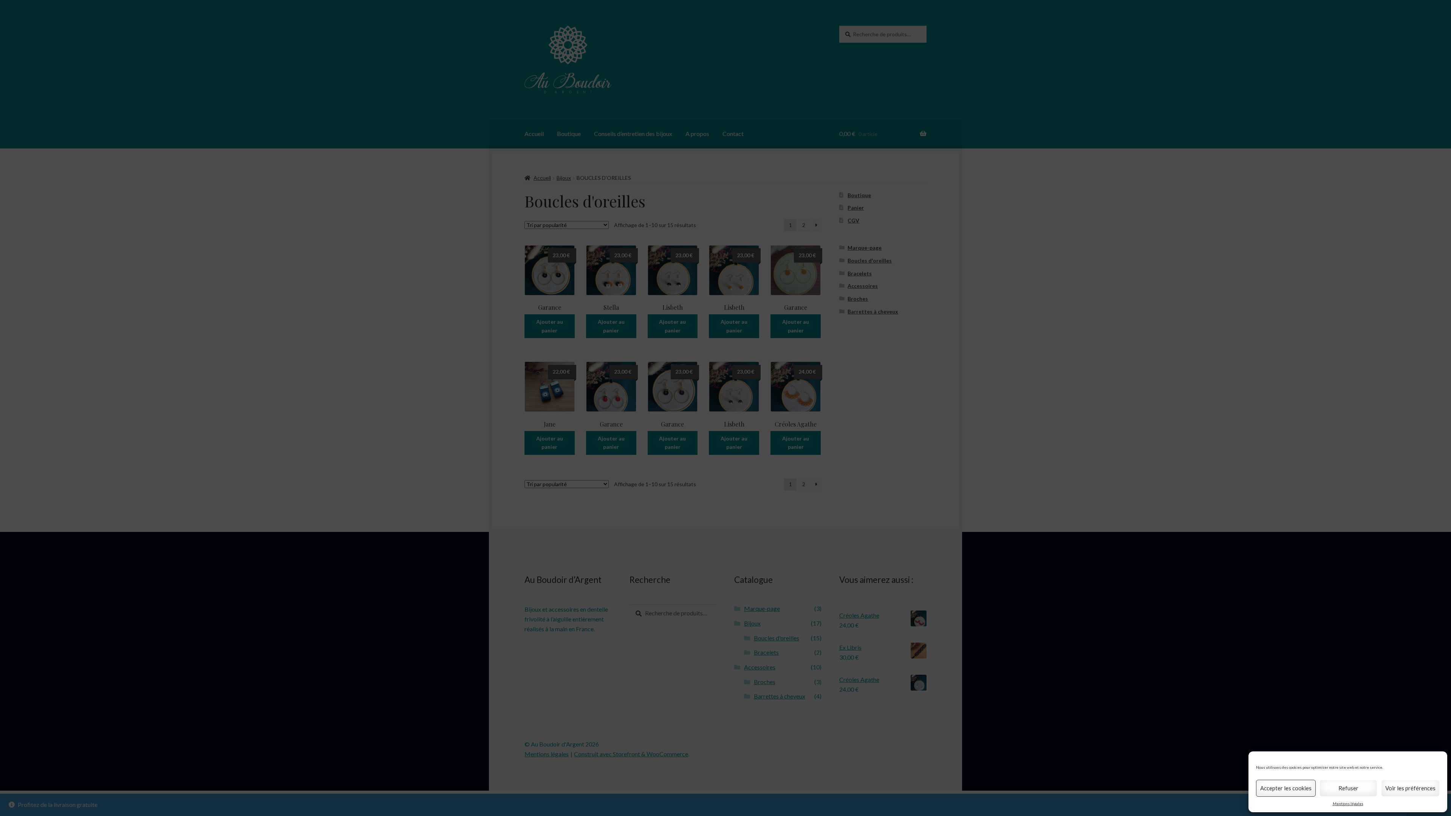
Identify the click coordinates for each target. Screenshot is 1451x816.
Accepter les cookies (1286, 788)
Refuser (1348, 788)
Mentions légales (1348, 803)
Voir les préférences (1410, 788)
